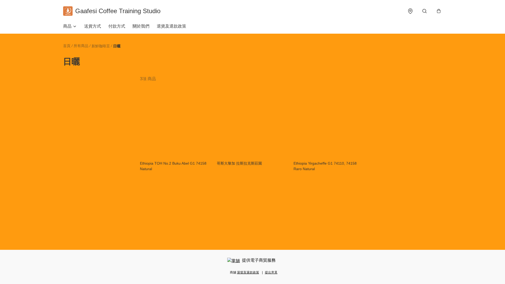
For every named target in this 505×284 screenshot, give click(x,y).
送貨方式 (92, 26)
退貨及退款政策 (171, 26)
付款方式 (116, 26)
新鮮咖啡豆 (101, 46)
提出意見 (271, 272)
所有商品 (81, 46)
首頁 (66, 46)
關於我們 (141, 26)
